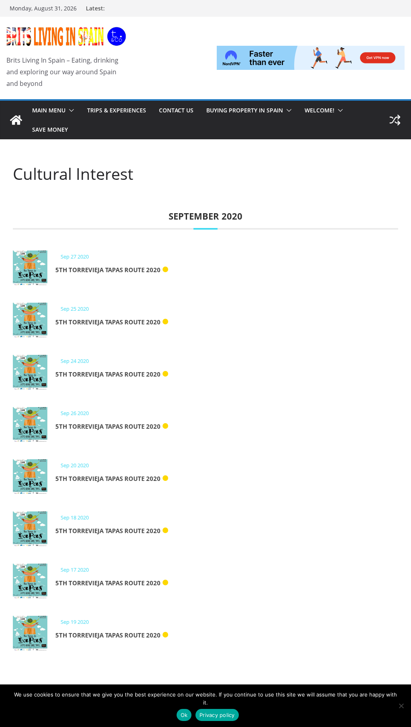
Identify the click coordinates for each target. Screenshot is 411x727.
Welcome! (319, 110)
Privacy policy (217, 715)
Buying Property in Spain (244, 110)
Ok (184, 715)
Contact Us (176, 110)
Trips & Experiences (116, 110)
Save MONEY (50, 129)
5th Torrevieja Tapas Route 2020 (108, 270)
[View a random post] (395, 120)
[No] (401, 706)
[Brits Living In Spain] (16, 120)
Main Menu (48, 110)
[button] (69, 110)
